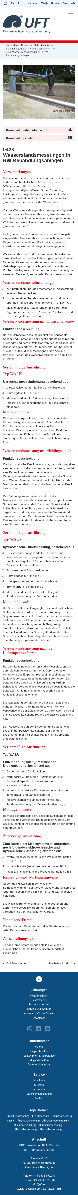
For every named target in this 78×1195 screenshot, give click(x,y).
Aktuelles (56, 3)
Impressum (39, 1089)
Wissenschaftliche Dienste (39, 1013)
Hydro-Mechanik (39, 995)
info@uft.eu (39, 1184)
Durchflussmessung (17, 1115)
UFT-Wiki (44, 3)
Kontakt (39, 1098)
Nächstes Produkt (60, 963)
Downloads (69, 3)
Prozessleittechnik (39, 1004)
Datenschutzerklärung (39, 1093)
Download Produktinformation (26, 130)
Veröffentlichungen (39, 1064)
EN (12, 3)
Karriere (32, 3)
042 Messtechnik (17, 963)
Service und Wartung (39, 1008)
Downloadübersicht (19, 138)
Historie (39, 1046)
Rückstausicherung (28, 1120)
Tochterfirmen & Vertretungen (39, 1055)
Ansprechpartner (39, 1051)
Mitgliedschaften (39, 1060)
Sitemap (39, 1084)
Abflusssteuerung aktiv (55, 1120)
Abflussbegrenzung (25, 1129)
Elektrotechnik (39, 1000)
